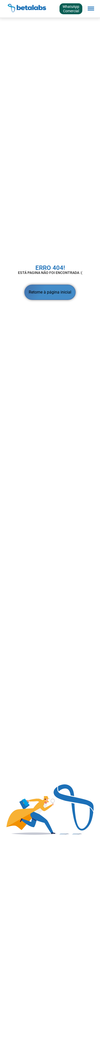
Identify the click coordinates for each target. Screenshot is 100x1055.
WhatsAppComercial (71, 9)
